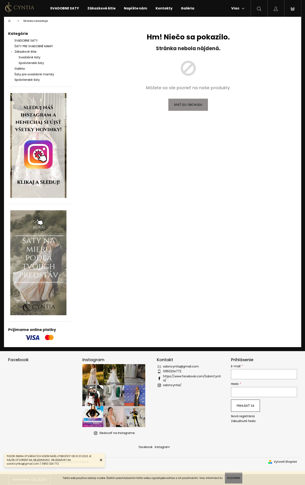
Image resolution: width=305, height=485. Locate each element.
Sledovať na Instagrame (117, 433)
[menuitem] (64, 8)
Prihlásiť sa (245, 406)
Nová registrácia (243, 416)
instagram (162, 447)
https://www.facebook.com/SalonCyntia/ (192, 378)
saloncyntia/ (172, 385)
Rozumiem (233, 478)
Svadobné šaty (29, 57)
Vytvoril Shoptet (285, 462)
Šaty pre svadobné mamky (34, 74)
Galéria (19, 69)
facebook (146, 447)
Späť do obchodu (188, 105)
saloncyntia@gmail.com (181, 366)
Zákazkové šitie (25, 52)
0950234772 (172, 371)
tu (221, 478)
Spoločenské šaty (31, 63)
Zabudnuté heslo (243, 421)
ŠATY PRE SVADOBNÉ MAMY (33, 46)
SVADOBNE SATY (26, 40)
